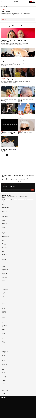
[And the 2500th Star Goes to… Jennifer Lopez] (18, 72)
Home (1, 6)
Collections (3, 131)
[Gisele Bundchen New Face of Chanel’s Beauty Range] (9, 91)
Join (33, 189)
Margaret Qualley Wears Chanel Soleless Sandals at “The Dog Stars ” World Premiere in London (18, 176)
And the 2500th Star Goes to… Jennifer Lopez (13, 79)
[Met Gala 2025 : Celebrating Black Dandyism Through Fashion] (18, 52)
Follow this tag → (5, 19)
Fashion (15, 1)
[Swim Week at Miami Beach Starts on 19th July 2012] (26, 108)
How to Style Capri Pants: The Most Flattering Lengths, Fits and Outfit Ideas (16, 181)
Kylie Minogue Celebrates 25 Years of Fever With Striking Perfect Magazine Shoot (17, 178)
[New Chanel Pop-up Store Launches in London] (9, 108)
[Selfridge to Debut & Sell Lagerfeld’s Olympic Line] (26, 125)
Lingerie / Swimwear (21, 114)
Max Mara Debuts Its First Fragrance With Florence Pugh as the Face (14, 179)
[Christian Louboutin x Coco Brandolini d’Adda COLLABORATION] (18, 33)
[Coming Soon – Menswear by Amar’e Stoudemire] (9, 141)
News (2, 58)
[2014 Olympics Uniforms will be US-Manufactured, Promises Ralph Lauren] (9, 125)
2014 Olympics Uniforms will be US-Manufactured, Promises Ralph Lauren (9, 133)
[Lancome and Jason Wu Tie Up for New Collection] (26, 91)
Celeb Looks (3, 78)
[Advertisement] (18, 164)
